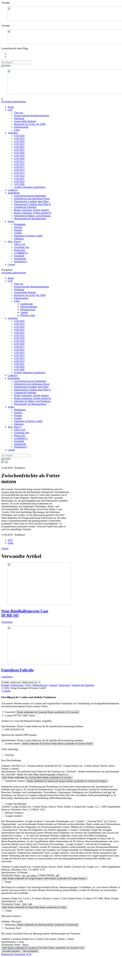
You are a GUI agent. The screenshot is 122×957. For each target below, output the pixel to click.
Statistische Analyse (15, 781)
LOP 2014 (19, 170)
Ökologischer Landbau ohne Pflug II (32, 204)
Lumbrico (12, 190)
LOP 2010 (19, 181)
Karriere (18, 227)
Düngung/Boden (28, 306)
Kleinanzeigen (21, 127)
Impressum (64, 685)
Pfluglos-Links (27, 315)
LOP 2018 (19, 158)
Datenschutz (17, 685)
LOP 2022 (19, 147)
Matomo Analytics (14, 812)
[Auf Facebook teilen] (2, 462)
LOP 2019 (19, 155)
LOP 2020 (19, 152)
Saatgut (24, 312)
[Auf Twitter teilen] (6, 462)
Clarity (8, 910)
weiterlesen (7, 622)
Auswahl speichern (11, 951)
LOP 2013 (19, 172)
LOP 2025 (19, 138)
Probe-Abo (19, 250)
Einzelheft (19, 255)
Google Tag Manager (16, 803)
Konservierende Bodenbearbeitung (31, 115)
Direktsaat (19, 118)
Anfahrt (18, 233)
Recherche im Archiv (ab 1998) (30, 124)
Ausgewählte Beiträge (25, 121)
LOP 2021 (19, 150)
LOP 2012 (19, 175)
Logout (11, 264)
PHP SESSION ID (14, 729)
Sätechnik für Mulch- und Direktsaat (32, 215)
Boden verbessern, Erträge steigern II (32, 213)
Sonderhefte (14, 192)
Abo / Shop (14, 241)
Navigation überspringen (13, 101)
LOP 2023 (19, 144)
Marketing (10, 924)
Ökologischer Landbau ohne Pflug (31, 201)
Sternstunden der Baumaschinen (30, 218)
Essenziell (10, 712)
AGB (28, 685)
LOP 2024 (19, 141)
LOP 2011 (19, 178)
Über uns (18, 112)
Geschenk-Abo (21, 247)
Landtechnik (26, 303)
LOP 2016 (19, 164)
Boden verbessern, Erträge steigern (31, 210)
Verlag (11, 221)
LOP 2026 (19, 135)
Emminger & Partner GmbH (28, 235)
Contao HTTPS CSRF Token (20, 715)
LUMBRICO (21, 253)
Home (11, 107)
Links (17, 129)
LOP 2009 (19, 184)
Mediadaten (20, 224)
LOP (10, 109)
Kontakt (18, 230)
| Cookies (6, 691)
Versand (53, 685)
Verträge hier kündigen (82, 685)
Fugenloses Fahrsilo (17, 670)
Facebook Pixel (13, 928)
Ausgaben (13, 132)
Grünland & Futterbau (25, 207)
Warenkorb (20, 261)
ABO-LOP (19, 244)
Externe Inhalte (12, 743)
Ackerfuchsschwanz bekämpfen (30, 195)
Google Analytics (14, 816)
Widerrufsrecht (39, 685)
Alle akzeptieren (30, 951)
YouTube (9, 755)
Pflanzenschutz (27, 309)
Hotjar (8, 882)
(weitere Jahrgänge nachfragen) (29, 187)
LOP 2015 (19, 167)
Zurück (5, 548)
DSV (10, 540)
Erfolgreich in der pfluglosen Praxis (32, 198)
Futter (11, 543)
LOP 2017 (19, 161)
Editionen (19, 238)
